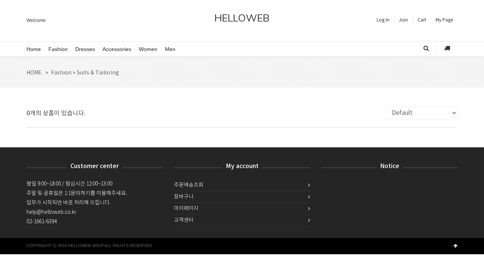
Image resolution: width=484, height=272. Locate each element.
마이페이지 (186, 209)
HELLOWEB (242, 19)
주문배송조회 (188, 185)
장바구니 (184, 197)
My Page (444, 20)
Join (403, 20)
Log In (383, 20)
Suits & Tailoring (98, 73)
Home (33, 49)
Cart (421, 20)
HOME (34, 73)
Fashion (58, 49)
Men (170, 49)
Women (148, 49)
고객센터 (184, 220)
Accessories (116, 49)
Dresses (85, 49)
